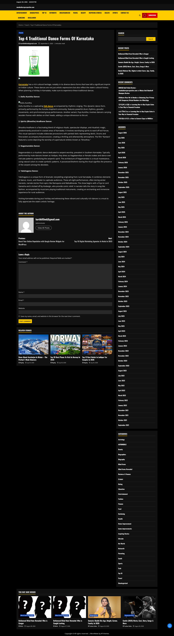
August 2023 (122, 311)
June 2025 (121, 202)
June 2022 (121, 380)
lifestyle (121, 538)
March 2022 (122, 395)
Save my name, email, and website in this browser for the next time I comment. (50, 316)
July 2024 (121, 256)
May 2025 (121, 207)
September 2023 (123, 306)
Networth (52, 13)
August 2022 (122, 370)
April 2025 (121, 212)
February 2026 (123, 162)
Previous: (41, 241)
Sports (115, 13)
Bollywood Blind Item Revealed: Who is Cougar (133, 54)
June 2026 (121, 142)
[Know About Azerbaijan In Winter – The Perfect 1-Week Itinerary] (33, 344)
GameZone (21, 18)
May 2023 (121, 326)
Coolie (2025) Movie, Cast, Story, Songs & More (133, 66)
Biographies (34, 13)
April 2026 (121, 152)
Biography (121, 459)
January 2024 (122, 286)
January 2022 (122, 405)
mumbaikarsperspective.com (25, 7)
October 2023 (122, 301)
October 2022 (122, 361)
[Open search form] (140, 15)
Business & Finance (124, 474)
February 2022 (123, 400)
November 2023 (123, 296)
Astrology (121, 439)
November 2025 (123, 177)
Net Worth (121, 543)
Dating (120, 484)
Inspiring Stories (95, 13)
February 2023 (123, 341)
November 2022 (123, 356)
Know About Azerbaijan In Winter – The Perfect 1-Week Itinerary (33, 358)
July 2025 (121, 197)
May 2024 (121, 266)
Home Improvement (124, 524)
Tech (119, 568)
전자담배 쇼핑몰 (124, 104)
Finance (120, 504)
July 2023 (121, 316)
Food (119, 509)
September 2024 (123, 247)
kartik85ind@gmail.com (28, 43)
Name (21, 292)
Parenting (121, 553)
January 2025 (122, 227)
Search (121, 33)
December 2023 (123, 291)
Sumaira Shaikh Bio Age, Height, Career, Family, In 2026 (136, 62)
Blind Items (122, 464)
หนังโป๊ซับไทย (123, 111)
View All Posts (44, 228)
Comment (23, 262)
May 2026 (121, 147)
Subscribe (152, 15)
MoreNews (94, 633)
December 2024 (123, 232)
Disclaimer (32, 18)
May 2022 (121, 385)
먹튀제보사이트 (124, 118)
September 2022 (123, 365)
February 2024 (123, 281)
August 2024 (122, 251)
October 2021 (122, 420)
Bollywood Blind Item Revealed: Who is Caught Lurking (136, 58)
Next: (93, 240)
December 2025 (123, 172)
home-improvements (125, 528)
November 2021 (123, 415)
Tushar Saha (93, 626)
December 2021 (123, 410)
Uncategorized (65, 13)
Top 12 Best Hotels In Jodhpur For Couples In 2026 (94, 358)
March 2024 (122, 276)
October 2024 (122, 242)
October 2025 (122, 182)
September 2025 (123, 187)
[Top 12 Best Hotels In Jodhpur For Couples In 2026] (97, 344)
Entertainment (22, 13)
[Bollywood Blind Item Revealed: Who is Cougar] (35, 607)
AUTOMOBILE (122, 444)
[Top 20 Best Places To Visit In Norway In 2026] (65, 344)
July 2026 (121, 138)
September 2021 (123, 425)
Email (21, 300)
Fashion (120, 499)
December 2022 (123, 351)
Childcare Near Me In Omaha (128, 97)
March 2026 (122, 157)
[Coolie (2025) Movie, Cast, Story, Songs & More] (139, 607)
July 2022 (121, 375)
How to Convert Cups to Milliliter (142, 118)
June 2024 (121, 261)
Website (22, 308)
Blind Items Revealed (125, 469)
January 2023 (122, 346)
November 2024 (123, 237)
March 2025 (122, 217)
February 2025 (123, 222)
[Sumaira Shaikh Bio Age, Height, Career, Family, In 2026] (104, 607)
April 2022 (121, 390)
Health (107, 13)
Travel (75, 13)
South (120, 558)
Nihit (21, 626)
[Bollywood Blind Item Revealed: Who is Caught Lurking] (69, 607)
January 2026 (122, 167)
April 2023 (121, 331)
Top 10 (44, 13)
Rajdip (22, 363)
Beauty (83, 13)
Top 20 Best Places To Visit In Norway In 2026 (65, 358)
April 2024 (121, 271)
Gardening (121, 514)
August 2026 (122, 132)
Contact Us (125, 13)
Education (121, 489)
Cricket (120, 479)
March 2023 (122, 336)
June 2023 (121, 321)
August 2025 (122, 192)
